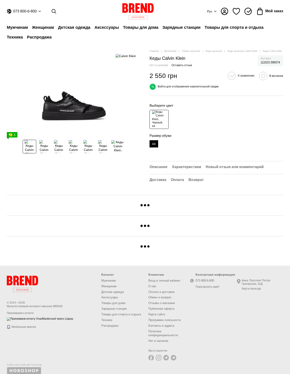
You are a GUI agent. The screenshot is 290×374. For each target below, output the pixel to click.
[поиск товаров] (54, 11)
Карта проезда (251, 288)
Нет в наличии (158, 341)
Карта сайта (156, 314)
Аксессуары (106, 27)
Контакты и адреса (161, 325)
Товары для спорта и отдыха (234, 27)
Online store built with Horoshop (24, 364)
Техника (15, 37)
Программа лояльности (164, 320)
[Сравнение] (248, 11)
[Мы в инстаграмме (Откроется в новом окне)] (158, 357)
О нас (152, 286)
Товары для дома (140, 27)
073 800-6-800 (25, 11)
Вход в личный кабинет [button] (164, 280)
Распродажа (39, 37)
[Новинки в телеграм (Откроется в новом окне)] (173, 357)
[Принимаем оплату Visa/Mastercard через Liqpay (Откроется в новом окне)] (40, 318)
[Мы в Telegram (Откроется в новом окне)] (166, 357)
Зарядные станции (181, 27)
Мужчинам (17, 27)
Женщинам (43, 27)
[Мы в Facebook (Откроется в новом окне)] (151, 357)
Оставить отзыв (182, 65)
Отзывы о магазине (161, 303)
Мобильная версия (23, 326)
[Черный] (159, 119)
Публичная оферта (161, 308)
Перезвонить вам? (208, 286)
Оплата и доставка (161, 292)
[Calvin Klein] (125, 56)
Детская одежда (74, 27)
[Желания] (236, 11)
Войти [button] (162, 86)
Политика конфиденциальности (163, 333)
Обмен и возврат (160, 297)
